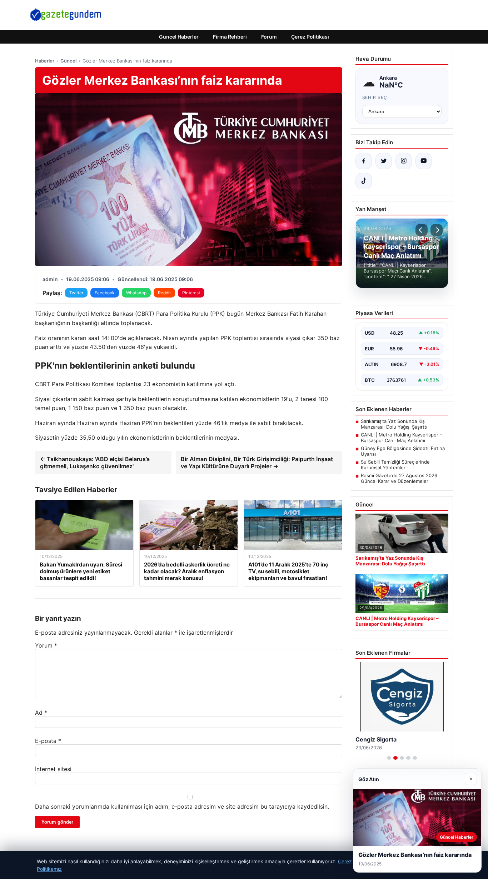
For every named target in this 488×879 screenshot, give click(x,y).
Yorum (46, 645)
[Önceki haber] (421, 230)
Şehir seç (375, 97)
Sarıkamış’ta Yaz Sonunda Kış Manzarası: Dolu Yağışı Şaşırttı (394, 424)
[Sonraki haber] (436, 230)
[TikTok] (363, 181)
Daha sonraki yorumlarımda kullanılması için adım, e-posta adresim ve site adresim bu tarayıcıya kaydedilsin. (182, 806)
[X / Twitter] (383, 161)
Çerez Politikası (310, 37)
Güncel (68, 61)
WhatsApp (136, 292)
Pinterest (191, 292)
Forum (269, 37)
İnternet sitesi (53, 769)
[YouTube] (423, 161)
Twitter (76, 292)
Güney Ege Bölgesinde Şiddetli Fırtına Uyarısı (403, 451)
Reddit (164, 292)
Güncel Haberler (179, 37)
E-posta (48, 740)
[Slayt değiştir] (389, 758)
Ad (41, 712)
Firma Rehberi (230, 37)
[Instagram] (403, 161)
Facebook (105, 292)
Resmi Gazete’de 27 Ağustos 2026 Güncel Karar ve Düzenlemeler (399, 478)
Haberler (44, 61)
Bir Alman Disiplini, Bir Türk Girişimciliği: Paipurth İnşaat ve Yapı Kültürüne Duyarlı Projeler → (257, 462)
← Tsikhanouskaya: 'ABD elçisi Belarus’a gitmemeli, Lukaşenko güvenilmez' (95, 462)
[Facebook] (363, 161)
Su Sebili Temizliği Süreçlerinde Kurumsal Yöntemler (395, 464)
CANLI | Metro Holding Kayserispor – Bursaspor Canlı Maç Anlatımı (401, 437)
